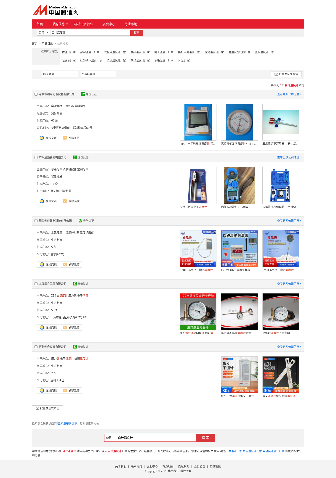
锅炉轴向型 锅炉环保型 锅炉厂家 (198, 333)
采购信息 (58, 24)
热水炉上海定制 (276, 333)
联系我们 (136, 466)
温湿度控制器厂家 (239, 52)
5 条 (53, 247)
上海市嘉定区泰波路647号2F (68, 317)
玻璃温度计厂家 (116, 60)
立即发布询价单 (67, 423)
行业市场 (130, 24)
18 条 (54, 184)
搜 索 (205, 438)
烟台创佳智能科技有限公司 (55, 221)
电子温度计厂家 (163, 52)
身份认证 (91, 94)
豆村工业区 (57, 380)
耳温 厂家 (184, 60)
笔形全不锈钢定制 (236, 333)
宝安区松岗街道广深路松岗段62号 (71, 128)
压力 (55, 359)
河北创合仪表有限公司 (52, 347)
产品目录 (47, 43)
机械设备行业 (83, 24)
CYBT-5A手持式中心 (196, 270)
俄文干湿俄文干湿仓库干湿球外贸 (239, 396)
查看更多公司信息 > (289, 94)
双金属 (59, 296)
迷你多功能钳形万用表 (234, 207)
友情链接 (215, 466)
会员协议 (199, 466)
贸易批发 (56, 113)
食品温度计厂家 (140, 52)
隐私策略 (183, 466)
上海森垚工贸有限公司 (52, 284)
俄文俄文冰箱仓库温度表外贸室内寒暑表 (280, 396)
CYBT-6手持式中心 (278, 270)
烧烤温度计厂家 (214, 52)
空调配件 (82, 169)
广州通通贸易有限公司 (52, 157)
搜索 (136, 32)
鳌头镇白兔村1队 (61, 191)
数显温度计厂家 (140, 60)
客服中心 (152, 466)
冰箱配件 (56, 169)
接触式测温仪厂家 (189, 52)
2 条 (53, 373)
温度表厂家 (69, 60)
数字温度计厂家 (89, 52)
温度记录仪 (87, 233)
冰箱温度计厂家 (163, 60)
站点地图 (168, 466)
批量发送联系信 (288, 74)
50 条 (54, 310)
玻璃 (81, 359)
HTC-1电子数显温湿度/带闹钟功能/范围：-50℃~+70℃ (198, 144)
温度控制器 (72, 233)
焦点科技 (173, 471)
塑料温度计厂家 (264, 52)
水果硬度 (58, 233)
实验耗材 (56, 106)
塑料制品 (80, 106)
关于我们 (120, 466)
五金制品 (68, 106)
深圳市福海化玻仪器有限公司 (57, 94)
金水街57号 (58, 254)
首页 (40, 24)
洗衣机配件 (70, 169)
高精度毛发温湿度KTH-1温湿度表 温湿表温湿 (239, 144)
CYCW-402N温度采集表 (235, 270)
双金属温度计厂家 (115, 52)
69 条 (54, 120)
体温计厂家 (69, 52)
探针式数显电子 (193, 207)
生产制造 (56, 240)
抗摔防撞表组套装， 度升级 (279, 207)
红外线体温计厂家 (91, 60)
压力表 (72, 296)
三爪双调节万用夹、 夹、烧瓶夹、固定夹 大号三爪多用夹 (280, 143)
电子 (84, 296)
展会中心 (108, 24)
